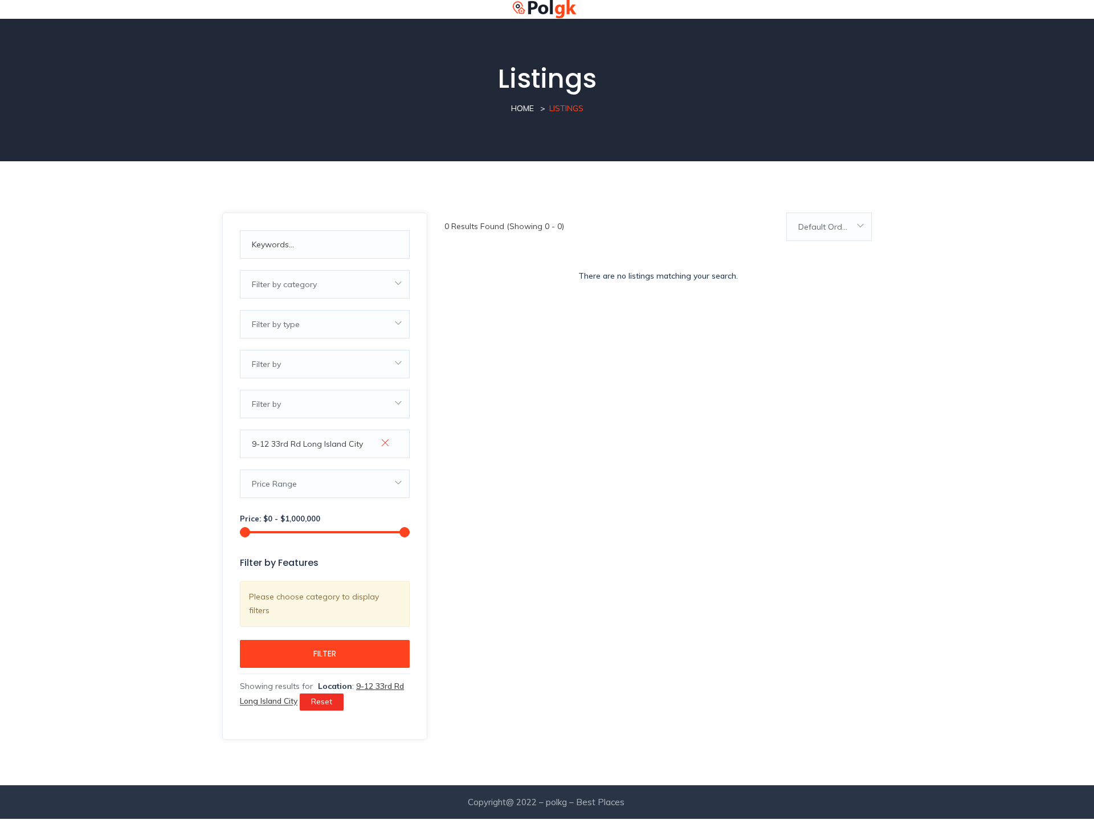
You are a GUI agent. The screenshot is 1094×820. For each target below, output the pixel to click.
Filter (324, 653)
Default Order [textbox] (824, 227)
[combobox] (325, 284)
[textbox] (325, 284)
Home (522, 108)
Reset (321, 701)
